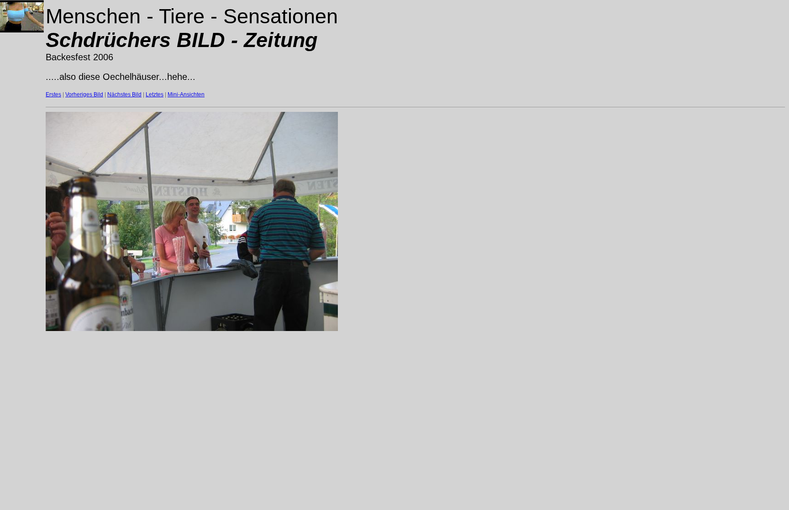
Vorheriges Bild (84, 94)
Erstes (53, 94)
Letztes (154, 94)
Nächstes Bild (124, 94)
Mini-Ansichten (186, 94)
